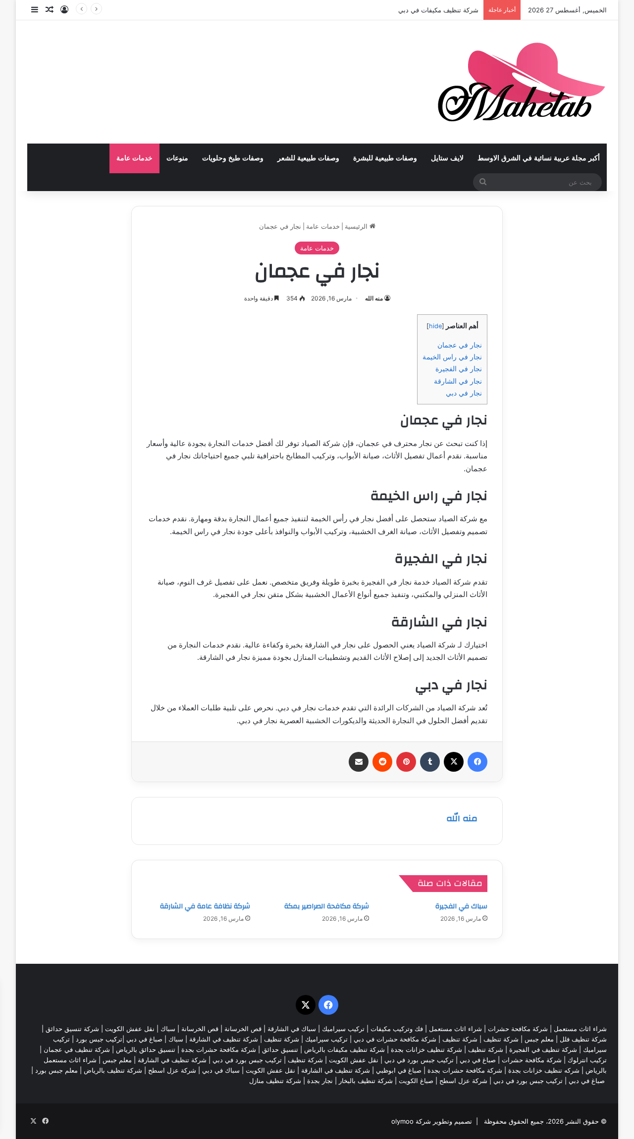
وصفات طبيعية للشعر (308, 158)
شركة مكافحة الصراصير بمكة (326, 906)
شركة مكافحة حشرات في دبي (395, 1039)
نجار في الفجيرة (458, 368)
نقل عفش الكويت (130, 1029)
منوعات (177, 158)
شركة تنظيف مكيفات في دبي (438, 10)
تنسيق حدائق (280, 1049)
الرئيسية (357, 226)
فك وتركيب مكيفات (396, 1029)
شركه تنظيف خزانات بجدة (544, 1070)
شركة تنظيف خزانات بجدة (426, 1049)
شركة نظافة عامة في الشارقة (205, 906)
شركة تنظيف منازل (275, 1081)
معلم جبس (539, 1039)
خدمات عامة (134, 158)
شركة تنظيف (501, 1039)
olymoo (402, 1121)
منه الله (374, 298)
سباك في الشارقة (291, 1029)
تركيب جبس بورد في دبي (419, 1060)
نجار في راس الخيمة (452, 356)
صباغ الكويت (416, 1081)
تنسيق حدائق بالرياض (145, 1049)
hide (435, 326)
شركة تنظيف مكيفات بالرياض (344, 1049)
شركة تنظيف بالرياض (113, 1070)
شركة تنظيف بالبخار (366, 1081)
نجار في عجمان (459, 345)
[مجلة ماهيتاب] (521, 82)
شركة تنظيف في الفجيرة (543, 1049)
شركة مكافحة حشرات (518, 1029)
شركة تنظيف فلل (583, 1039)
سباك (167, 1029)
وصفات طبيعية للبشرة (385, 158)
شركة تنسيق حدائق (72, 1029)
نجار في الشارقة (458, 381)
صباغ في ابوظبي (399, 1070)
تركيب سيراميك (326, 1039)
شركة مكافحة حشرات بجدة (218, 1049)
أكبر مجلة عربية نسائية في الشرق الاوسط (538, 158)
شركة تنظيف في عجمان (77, 1049)
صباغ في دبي (478, 1060)
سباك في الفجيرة (461, 906)
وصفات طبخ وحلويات (233, 158)
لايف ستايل (447, 158)
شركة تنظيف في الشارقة (223, 1039)
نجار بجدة (320, 1081)
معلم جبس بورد (56, 1070)
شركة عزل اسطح (172, 1070)
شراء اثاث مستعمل (580, 1029)
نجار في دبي (464, 393)
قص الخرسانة (243, 1029)
